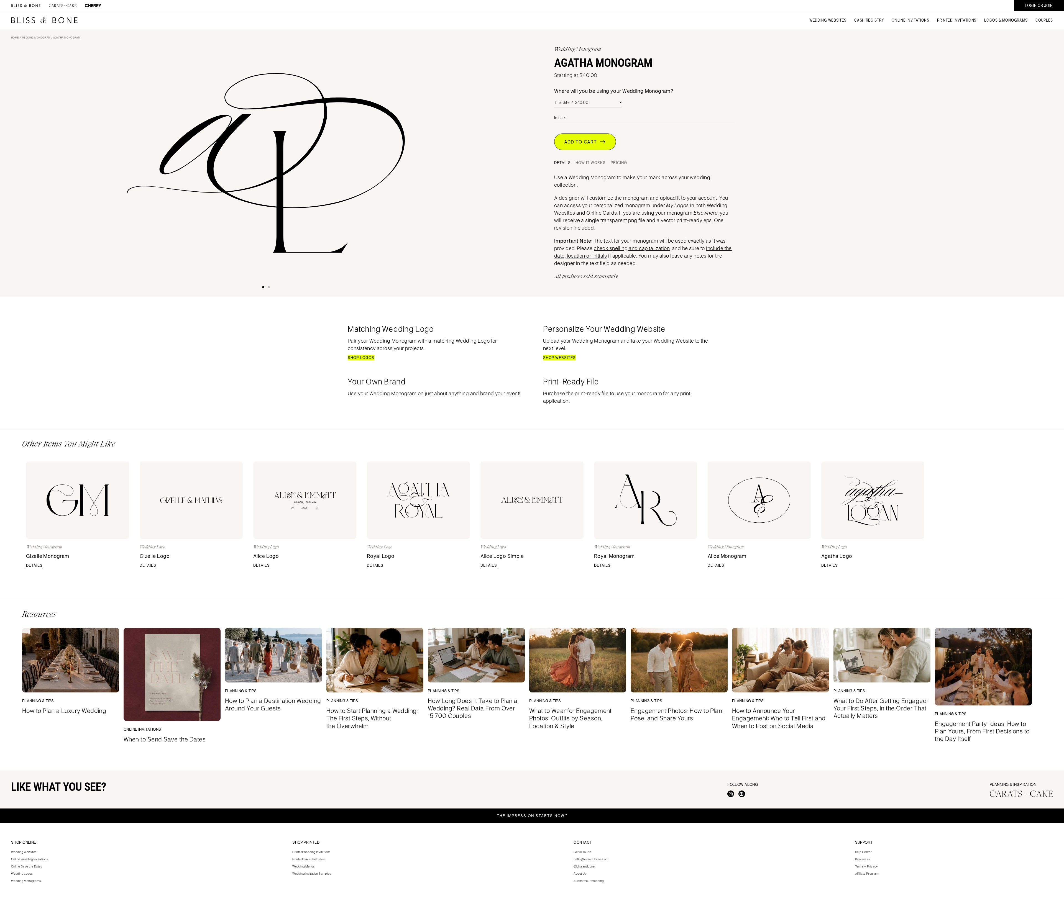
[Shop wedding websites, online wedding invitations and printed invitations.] (25, 5)
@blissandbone (584, 866)
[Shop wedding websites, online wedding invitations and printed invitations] (44, 20)
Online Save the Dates (26, 866)
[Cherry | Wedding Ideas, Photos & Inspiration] (93, 5)
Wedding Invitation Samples (311, 873)
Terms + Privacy (866, 866)
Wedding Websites (24, 852)
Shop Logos (361, 357)
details (34, 565)
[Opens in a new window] (730, 793)
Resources (862, 859)
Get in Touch (582, 852)
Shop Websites (559, 357)
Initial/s (560, 117)
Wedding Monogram (36, 37)
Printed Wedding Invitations (311, 852)
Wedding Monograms (26, 881)
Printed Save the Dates (308, 859)
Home (15, 37)
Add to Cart (582, 142)
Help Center (863, 852)
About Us (580, 873)
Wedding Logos (21, 873)
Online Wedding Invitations (29, 859)
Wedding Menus (303, 866)
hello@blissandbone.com (591, 859)
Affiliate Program (867, 873)
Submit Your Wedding (588, 881)
